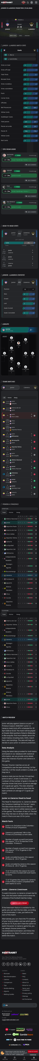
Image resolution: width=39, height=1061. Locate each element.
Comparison (8, 982)
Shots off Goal (5, 70)
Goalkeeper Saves (7, 117)
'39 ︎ (5, 55)
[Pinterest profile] (12, 964)
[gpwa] (20, 1029)
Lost (5, 303)
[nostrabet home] (9, 952)
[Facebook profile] (3, 964)
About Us (25, 982)
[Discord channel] (29, 964)
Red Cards (4, 140)
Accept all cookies (33, 1051)
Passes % (4, 131)
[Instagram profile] (16, 964)
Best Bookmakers (10, 976)
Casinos (6, 979)
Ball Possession (6, 107)
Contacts (25, 979)
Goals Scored (8, 308)
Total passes (5, 121)
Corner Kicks (5, 98)
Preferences (33, 1054)
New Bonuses (34, 1059)
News (24, 973)
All (4, 398)
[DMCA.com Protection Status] (15, 1034)
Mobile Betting (9, 988)
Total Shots (4, 74)
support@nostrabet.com (10, 1020)
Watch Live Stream (19, 903)
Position (6, 289)
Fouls (2, 93)
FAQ (23, 976)
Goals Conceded (9, 313)
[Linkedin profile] (20, 964)
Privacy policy (27, 993)
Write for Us (26, 985)
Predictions (5, 1059)
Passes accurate (6, 126)
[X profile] (8, 964)
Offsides (4, 103)
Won (5, 294)
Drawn (6, 299)
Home (10, 398)
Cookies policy (20, 1054)
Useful (24, 1059)
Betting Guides (9, 994)
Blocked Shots (5, 79)
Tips (5, 985)
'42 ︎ (5, 59)
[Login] (31, 2)
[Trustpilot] (12, 1029)
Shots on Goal (5, 65)
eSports (6, 991)
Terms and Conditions (26, 989)
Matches (14, 1059)
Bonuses (7, 973)
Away (15, 398)
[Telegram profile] (24, 964)
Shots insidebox (6, 84)
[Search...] (28, 2)
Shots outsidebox (6, 89)
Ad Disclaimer (27, 999)
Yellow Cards (5, 112)
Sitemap (25, 996)
